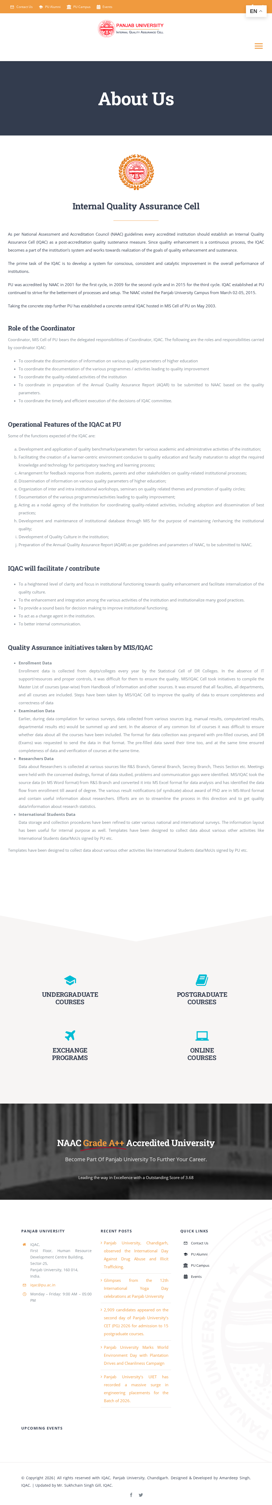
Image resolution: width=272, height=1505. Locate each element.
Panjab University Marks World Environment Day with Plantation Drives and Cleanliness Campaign (136, 1355)
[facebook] (131, 1495)
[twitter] (141, 1495)
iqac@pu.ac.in (43, 1284)
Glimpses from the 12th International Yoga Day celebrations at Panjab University (136, 1288)
